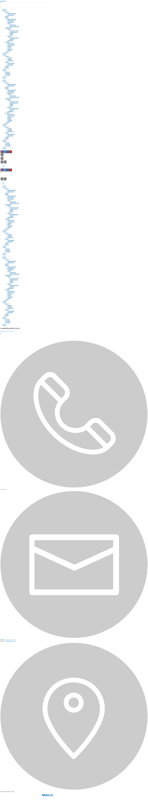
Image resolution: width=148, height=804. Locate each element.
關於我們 (4, 70)
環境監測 (9, 36)
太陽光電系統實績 (10, 63)
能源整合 (7, 17)
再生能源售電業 (10, 22)
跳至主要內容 (3, 1)
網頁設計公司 (47, 795)
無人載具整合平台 (10, 43)
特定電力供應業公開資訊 (14, 26)
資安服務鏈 (9, 57)
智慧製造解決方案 (10, 15)
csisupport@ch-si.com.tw (10, 639)
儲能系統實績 (10, 65)
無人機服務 (7, 42)
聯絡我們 (4, 77)
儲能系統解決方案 (10, 20)
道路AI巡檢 (12, 39)
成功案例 (4, 55)
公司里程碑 (7, 72)
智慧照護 (11, 33)
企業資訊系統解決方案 (11, 13)
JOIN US (4, 76)
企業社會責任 (7, 73)
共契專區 (4, 69)
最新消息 (4, 9)
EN (3, 166)
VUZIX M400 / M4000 (14, 30)
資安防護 (7, 16)
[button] (74, 162)
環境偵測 (9, 47)
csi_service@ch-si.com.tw (10, 641)
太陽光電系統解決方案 (11, 19)
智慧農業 (9, 50)
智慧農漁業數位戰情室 (14, 37)
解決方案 (4, 10)
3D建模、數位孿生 (11, 45)
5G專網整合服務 (8, 27)
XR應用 (8, 29)
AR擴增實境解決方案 (14, 32)
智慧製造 (11, 35)
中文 (4, 165)
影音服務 (7, 52)
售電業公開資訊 (13, 25)
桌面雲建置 (9, 59)
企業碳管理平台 (10, 40)
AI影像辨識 (9, 46)
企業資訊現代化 (10, 60)
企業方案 (7, 12)
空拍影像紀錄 (10, 49)
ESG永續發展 (7, 75)
